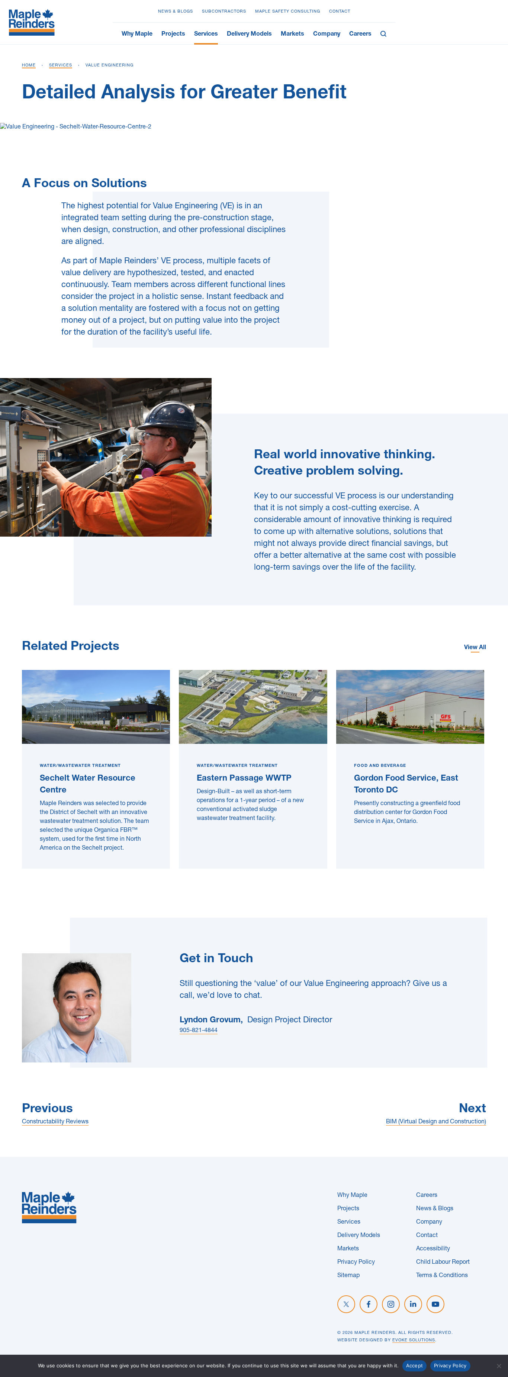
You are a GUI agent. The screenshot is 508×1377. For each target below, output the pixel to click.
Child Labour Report (443, 1263)
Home (29, 66)
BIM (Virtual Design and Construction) (436, 1122)
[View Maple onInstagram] (391, 1304)
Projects (173, 35)
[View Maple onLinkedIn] (413, 1304)
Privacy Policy (356, 1263)
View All (475, 648)
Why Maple (137, 35)
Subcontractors (224, 12)
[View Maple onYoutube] (435, 1304)
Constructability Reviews (55, 1122)
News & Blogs (175, 12)
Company (326, 35)
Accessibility (433, 1249)
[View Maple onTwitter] (346, 1304)
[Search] (385, 33)
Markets (292, 35)
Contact (339, 12)
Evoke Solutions (413, 1340)
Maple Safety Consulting (287, 12)
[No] (498, 1366)
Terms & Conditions (442, 1276)
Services (206, 35)
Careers (360, 35)
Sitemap (348, 1276)
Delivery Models (249, 35)
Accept (414, 1365)
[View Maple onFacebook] (368, 1304)
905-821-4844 (199, 1031)
